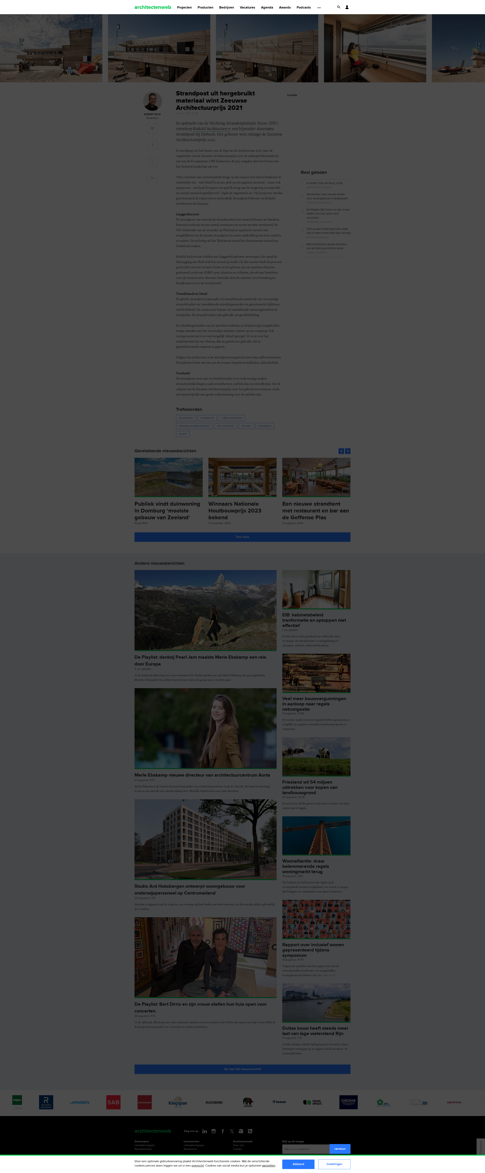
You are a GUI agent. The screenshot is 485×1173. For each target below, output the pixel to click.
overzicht (198, 1166)
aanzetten (268, 1166)
